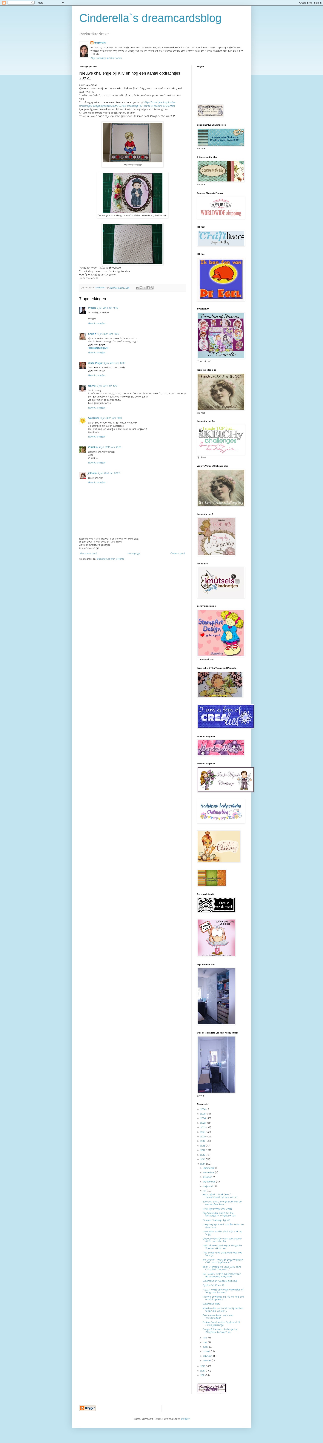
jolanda (92, 473)
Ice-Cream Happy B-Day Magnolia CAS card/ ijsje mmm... (223, 1261)
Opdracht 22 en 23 (213, 1285)
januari (207, 1360)
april (206, 1346)
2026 (203, 1109)
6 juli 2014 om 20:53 (110, 447)
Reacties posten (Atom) (110, 558)
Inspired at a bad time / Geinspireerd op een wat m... (220, 1196)
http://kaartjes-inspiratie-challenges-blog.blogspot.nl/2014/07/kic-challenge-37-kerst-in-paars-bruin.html (127, 104)
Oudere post (177, 553)
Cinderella (100, 42)
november (209, 1172)
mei (205, 1342)
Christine (93, 447)
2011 (202, 1375)
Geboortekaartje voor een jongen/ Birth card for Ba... (222, 1240)
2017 (203, 1150)
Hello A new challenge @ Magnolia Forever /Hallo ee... (222, 1247)
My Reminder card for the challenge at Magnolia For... (219, 1214)
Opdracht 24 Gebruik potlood (220, 1280)
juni (205, 1337)
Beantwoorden (96, 323)
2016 (203, 1154)
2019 (203, 1141)
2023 (203, 1123)
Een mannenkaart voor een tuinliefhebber (218, 1316)
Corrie (92, 385)
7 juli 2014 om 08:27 (109, 473)
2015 (203, 1159)
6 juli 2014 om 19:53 (111, 418)
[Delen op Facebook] (148, 287)
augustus (208, 1186)
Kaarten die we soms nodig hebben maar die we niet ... (223, 1309)
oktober (208, 1177)
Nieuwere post (88, 553)
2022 (203, 1127)
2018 (203, 1145)
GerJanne (93, 418)
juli (205, 1190)
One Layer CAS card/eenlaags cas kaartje (222, 1254)
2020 (203, 1136)
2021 (203, 1132)
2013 (203, 1366)
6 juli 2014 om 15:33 (114, 363)
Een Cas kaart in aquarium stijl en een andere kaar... (222, 1203)
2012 (203, 1370)
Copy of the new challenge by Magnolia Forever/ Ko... (220, 1330)
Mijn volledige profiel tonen (106, 58)
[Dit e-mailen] (137, 287)
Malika (92, 307)
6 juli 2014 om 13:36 (108, 333)
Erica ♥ (92, 333)
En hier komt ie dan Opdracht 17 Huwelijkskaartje (221, 1324)
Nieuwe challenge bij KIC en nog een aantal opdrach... (223, 1298)
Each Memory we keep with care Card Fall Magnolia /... (222, 1268)
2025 (203, 1113)
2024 (203, 1118)
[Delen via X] (145, 287)
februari (208, 1356)
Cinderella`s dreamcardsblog (150, 18)
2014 (203, 1163)
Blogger (185, 1418)
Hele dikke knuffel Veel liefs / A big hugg (222, 1233)
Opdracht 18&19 (211, 1303)
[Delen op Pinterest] (152, 287)
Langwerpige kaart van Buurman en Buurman (223, 1226)
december (209, 1168)
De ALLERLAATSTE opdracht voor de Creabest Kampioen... (222, 1275)
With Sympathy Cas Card (217, 1208)
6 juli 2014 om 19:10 (107, 385)
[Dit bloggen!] (141, 287)
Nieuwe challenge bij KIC (216, 1220)
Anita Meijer (95, 363)
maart (207, 1351)
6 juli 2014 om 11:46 (107, 307)
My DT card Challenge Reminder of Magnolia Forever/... (223, 1291)
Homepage (133, 553)
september (209, 1181)
